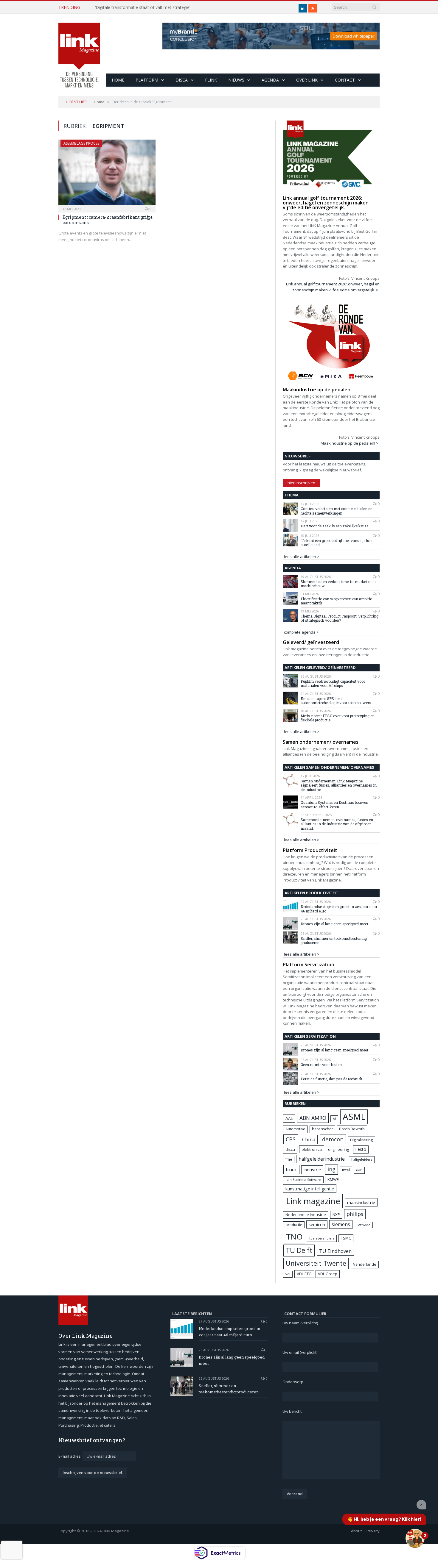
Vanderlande (364, 1264)
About (356, 1531)
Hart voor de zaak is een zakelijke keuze (335, 526)
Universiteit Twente (316, 1263)
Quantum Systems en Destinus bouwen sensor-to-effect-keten (334, 804)
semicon (317, 1224)
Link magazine (313, 1200)
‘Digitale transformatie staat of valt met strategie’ (142, 7)
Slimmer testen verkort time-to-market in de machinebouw (338, 583)
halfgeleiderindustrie (322, 1159)
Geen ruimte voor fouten (321, 1064)
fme (288, 1159)
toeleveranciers (321, 1238)
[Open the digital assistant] (415, 1538)
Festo (360, 1149)
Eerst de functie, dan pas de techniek (331, 1079)
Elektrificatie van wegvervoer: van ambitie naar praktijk (336, 601)
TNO (294, 1236)
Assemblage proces (81, 143)
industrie (312, 1170)
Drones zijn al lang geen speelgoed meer (334, 924)
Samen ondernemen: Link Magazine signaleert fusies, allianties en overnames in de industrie (339, 785)
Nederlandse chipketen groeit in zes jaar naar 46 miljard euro (339, 908)
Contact (345, 80)
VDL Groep (327, 1273)
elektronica (312, 1149)
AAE (289, 1118)
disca (290, 1149)
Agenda (270, 80)
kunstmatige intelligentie (309, 1189)
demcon (333, 1139)
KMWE (333, 1179)
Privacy (373, 1531)
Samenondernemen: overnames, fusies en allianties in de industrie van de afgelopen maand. (337, 824)
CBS (291, 1139)
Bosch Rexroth (352, 1128)
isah (359, 1170)
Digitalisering (361, 1139)
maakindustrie (361, 1202)
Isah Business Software (303, 1179)
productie (293, 1224)
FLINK (211, 80)
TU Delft (299, 1250)
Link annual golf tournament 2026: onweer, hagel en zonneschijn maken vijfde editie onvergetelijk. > (333, 287)
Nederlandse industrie (305, 1214)
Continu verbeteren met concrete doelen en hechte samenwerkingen (336, 511)
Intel (346, 1170)
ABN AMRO (312, 1117)
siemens (341, 1224)
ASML (354, 1117)
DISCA (181, 80)
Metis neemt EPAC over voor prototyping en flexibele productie (338, 718)
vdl (287, 1274)
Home (118, 80)
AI (334, 1118)
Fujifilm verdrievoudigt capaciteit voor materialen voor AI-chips (333, 683)
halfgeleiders (361, 1159)
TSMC (346, 1238)
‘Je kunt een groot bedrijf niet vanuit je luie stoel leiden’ (336, 542)
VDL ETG (304, 1273)
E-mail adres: (70, 1456)
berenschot (322, 1128)
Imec (291, 1169)
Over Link (307, 80)
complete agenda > (301, 632)
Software (363, 1225)
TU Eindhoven (335, 1251)
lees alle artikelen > (301, 556)
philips (355, 1213)
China (308, 1139)
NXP (336, 1214)
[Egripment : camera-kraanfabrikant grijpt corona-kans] (107, 174)
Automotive (295, 1128)
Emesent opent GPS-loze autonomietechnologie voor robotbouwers (336, 700)
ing (331, 1169)
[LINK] (79, 49)
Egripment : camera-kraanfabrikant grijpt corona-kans (108, 219)
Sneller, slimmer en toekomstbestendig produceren (334, 940)
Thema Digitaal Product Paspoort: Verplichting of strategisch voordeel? (339, 618)
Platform (147, 80)
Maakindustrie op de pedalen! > (349, 443)
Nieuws (236, 80)
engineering (338, 1149)
